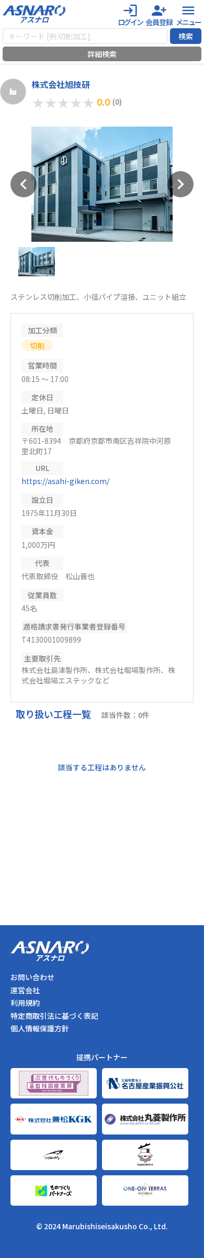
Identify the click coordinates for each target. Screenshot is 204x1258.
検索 (185, 36)
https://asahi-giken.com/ (65, 481)
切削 (37, 345)
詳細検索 (102, 54)
